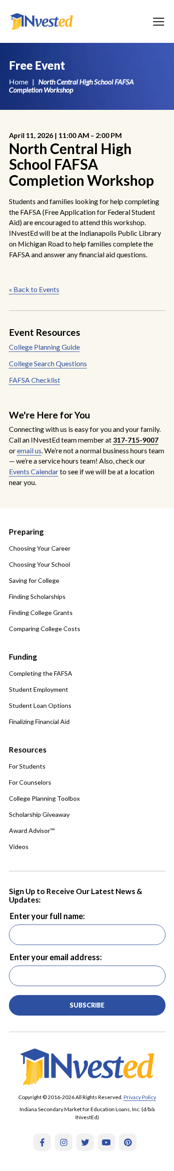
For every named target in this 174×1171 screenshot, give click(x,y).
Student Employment (38, 689)
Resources (27, 749)
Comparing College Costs (44, 628)
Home (18, 81)
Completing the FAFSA (40, 673)
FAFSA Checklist (34, 380)
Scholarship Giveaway (39, 814)
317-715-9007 (135, 439)
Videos (19, 846)
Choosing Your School (39, 564)
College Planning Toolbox (44, 798)
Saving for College (34, 580)
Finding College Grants (41, 612)
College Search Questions (48, 363)
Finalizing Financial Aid (39, 721)
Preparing (26, 531)
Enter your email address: (56, 957)
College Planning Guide (44, 347)
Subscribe (87, 1005)
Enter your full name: (47, 916)
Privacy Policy (140, 1097)
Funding (23, 656)
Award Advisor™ (31, 830)
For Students (27, 766)
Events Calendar (33, 471)
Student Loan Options (40, 705)
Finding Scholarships (37, 596)
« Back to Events (34, 289)
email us (29, 450)
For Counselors (30, 782)
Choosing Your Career (39, 548)
